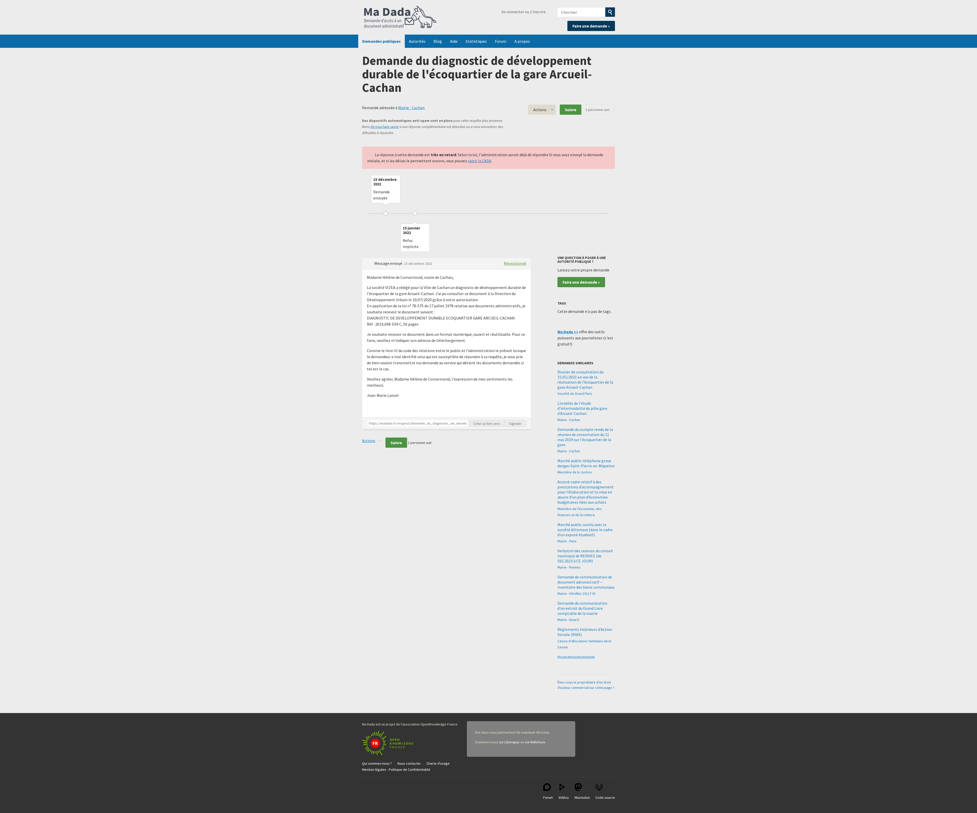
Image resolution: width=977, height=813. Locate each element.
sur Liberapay (509, 742)
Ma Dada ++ (567, 331)
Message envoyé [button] (388, 263)
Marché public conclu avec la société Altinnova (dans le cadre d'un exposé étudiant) (585, 529)
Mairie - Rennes (569, 567)
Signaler (515, 423)
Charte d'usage (438, 763)
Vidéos (563, 797)
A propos (522, 41)
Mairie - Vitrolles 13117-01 (576, 593)
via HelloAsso (535, 742)
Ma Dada (400, 17)
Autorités (417, 41)
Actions (540, 109)
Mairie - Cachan (411, 107)
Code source (605, 797)
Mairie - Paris (567, 541)
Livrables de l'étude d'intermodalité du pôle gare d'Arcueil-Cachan (582, 408)
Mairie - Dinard (568, 619)
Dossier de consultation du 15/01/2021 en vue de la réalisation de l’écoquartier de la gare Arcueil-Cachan (585, 379)
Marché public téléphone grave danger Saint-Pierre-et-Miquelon (586, 463)
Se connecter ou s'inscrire (523, 11)
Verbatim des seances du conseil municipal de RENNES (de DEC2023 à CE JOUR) (585, 555)
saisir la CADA (479, 160)
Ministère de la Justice (574, 472)
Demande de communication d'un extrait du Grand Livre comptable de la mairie (582, 608)
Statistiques (476, 41)
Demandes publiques (381, 41)
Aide (453, 41)
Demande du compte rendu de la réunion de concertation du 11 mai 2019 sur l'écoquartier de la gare (585, 437)
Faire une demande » (591, 25)
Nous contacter (409, 763)
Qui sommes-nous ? (377, 763)
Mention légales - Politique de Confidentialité (396, 769)
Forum (500, 41)
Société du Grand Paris (574, 393)
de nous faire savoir (384, 127)
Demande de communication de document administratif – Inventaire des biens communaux (585, 582)
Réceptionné (515, 263)
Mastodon (582, 797)
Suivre (570, 109)
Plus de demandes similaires (576, 657)
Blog (438, 41)
